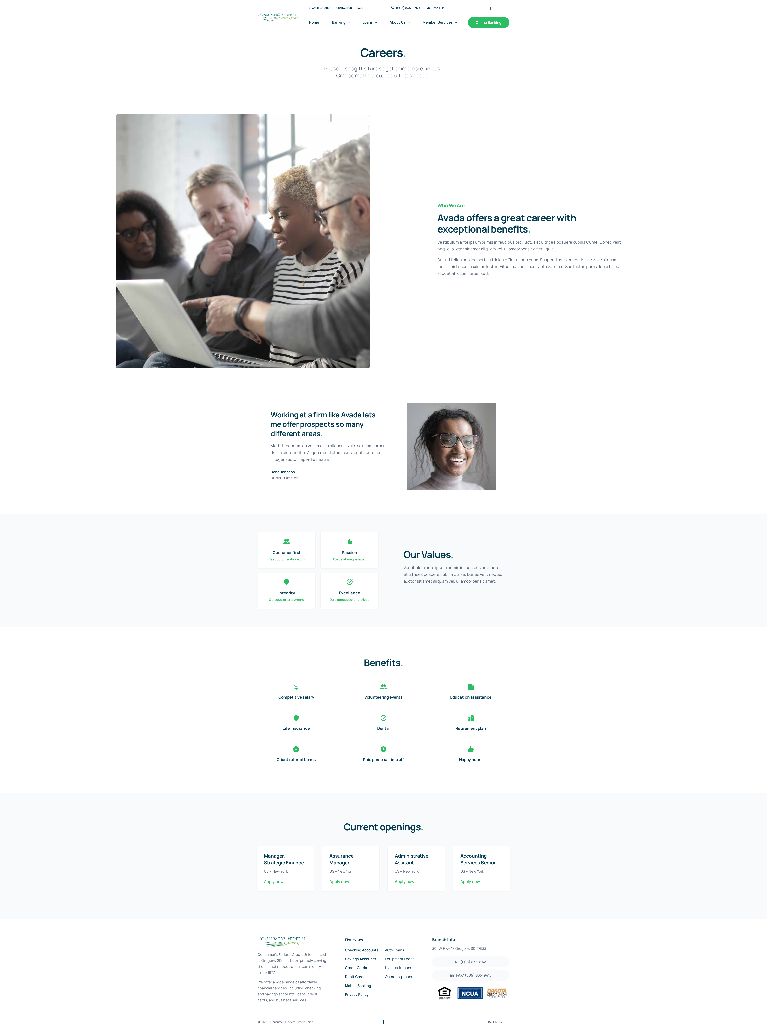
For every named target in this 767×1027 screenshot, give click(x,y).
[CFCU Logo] (278, 13)
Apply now (274, 881)
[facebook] (490, 8)
